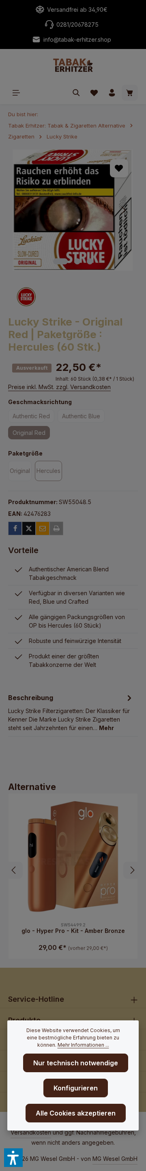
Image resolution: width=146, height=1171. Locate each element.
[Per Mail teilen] (42, 528)
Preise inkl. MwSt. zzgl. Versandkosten (59, 386)
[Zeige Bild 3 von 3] (90, 261)
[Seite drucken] (56, 528)
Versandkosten (31, 1132)
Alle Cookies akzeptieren (76, 1113)
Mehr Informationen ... (83, 1045)
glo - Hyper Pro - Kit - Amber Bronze (73, 930)
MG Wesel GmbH (114, 1158)
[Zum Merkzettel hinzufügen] (119, 168)
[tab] (71, 712)
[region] (73, 210)
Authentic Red (33, 417)
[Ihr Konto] (112, 93)
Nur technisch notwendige (75, 1063)
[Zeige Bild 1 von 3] (60, 261)
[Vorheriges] (23, 210)
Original (21, 472)
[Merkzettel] (94, 93)
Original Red (31, 434)
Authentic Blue (83, 417)
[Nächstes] (122, 210)
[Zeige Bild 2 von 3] (77, 261)
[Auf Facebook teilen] (15, 528)
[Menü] (16, 93)
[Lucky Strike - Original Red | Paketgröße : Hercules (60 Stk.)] (72, 210)
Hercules (49, 472)
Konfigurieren (76, 1088)
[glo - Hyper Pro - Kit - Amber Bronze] (73, 858)
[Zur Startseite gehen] (73, 65)
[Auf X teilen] (28, 528)
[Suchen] (76, 93)
